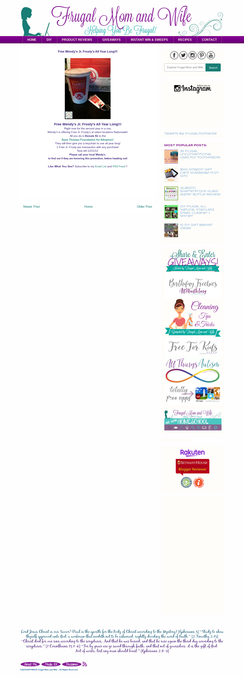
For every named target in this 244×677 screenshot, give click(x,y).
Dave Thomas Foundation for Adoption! (88, 139)
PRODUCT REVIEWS (77, 39)
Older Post (144, 206)
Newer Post (31, 206)
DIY (49, 39)
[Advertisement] (87, 189)
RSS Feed (119, 166)
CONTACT (209, 39)
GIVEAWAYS (111, 39)
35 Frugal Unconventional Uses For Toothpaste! (200, 154)
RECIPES (185, 39)
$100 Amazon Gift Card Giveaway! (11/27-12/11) (200, 172)
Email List (101, 166)
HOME (31, 39)
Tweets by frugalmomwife (190, 133)
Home (88, 206)
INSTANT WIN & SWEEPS (149, 39)
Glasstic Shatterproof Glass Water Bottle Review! (200, 191)
